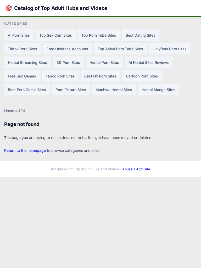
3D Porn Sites (68, 62)
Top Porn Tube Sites (98, 35)
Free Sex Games (22, 76)
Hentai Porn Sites (104, 62)
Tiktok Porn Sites (22, 49)
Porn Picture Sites (70, 89)
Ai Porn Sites (19, 35)
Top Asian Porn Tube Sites (120, 49)
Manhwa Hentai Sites (114, 89)
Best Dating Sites (140, 35)
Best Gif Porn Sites (100, 76)
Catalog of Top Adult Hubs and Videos (56, 8)
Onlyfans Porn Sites (170, 49)
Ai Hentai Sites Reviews (149, 62)
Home (9, 111)
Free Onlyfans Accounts (67, 49)
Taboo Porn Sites (60, 76)
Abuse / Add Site (136, 169)
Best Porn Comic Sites (27, 89)
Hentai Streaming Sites (27, 62)
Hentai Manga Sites (158, 89)
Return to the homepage (25, 150)
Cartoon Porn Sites (142, 76)
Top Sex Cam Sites (55, 35)
